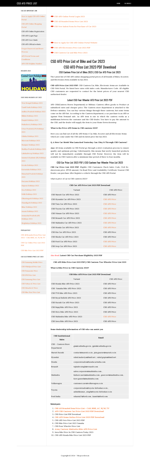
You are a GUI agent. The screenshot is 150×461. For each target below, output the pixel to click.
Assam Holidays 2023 (30, 211)
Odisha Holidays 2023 (30, 136)
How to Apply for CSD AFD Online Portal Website (75, 43)
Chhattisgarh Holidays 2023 (32, 198)
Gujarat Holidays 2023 (30, 186)
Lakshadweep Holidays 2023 (32, 153)
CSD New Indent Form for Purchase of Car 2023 (75, 26)
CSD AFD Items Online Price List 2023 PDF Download (79, 417)
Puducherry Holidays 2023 (32, 124)
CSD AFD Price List (27, 3)
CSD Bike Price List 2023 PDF (32, 250)
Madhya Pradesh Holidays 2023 (34, 149)
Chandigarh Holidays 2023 (32, 203)
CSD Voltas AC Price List (31, 284)
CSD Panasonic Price (30, 271)
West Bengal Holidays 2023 (32, 103)
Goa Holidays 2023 (29, 190)
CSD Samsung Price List (31, 279)
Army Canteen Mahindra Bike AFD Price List (76, 429)
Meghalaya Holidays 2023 (31, 223)
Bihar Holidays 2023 (29, 207)
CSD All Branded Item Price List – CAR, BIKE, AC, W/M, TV (82, 408)
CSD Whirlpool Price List (31, 267)
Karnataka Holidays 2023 (31, 169)
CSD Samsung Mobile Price (32, 262)
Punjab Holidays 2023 (30, 120)
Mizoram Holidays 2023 (31, 140)
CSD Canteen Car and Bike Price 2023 (70, 52)
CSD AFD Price (109, 199)
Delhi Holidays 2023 (29, 194)
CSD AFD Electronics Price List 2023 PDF (72, 47)
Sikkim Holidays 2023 (30, 116)
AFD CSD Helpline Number (32, 64)
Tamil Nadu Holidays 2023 (32, 107)
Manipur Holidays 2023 (30, 145)
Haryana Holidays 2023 (31, 181)
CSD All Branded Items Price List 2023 (71, 21)
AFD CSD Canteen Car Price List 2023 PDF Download (79, 411)
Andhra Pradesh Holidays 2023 (33, 112)
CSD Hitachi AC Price (30, 288)
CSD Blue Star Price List (31, 292)
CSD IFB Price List (29, 275)
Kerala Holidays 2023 (30, 165)
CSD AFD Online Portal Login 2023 (69, 16)
